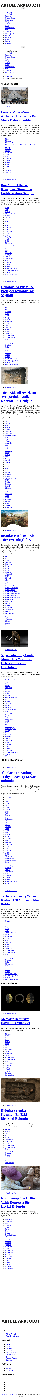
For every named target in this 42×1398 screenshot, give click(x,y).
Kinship (8, 486)
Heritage (8, 255)
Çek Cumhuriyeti (11, 925)
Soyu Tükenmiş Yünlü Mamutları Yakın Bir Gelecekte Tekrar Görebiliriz (17, 661)
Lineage (8, 488)
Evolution (8, 603)
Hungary (8, 476)
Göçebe (7, 462)
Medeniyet (8, 243)
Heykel (7, 1223)
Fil (6, 690)
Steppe (7, 503)
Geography (9, 609)
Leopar (7, 1229)
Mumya (7, 217)
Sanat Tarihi (9, 237)
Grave (7, 496)
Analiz (7, 229)
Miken (7, 1046)
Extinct (7, 699)
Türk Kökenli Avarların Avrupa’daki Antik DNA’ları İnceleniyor (18, 397)
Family (7, 482)
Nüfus (7, 560)
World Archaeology (12, 274)
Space (7, 617)
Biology (8, 621)
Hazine (7, 815)
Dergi (7, 26)
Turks (7, 466)
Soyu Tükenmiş (10, 682)
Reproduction (9, 613)
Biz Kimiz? (10, 1370)
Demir (7, 1038)
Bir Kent (8, 37)
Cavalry (8, 827)
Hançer (7, 811)
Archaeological (10, 247)
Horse (7, 840)
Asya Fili (8, 692)
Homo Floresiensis (11, 595)
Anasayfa (8, 12)
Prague (7, 935)
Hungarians (9, 474)
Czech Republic (10, 933)
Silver (7, 929)
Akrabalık (8, 443)
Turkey (7, 1239)
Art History (9, 253)
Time (7, 615)
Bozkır (7, 460)
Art (6, 251)
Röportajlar (9, 20)
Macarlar (8, 431)
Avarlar (7, 427)
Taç (6, 168)
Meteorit (8, 1034)
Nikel (7, 1040)
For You (8, 1073)
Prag (6, 927)
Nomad (7, 505)
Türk (7, 421)
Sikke (7, 923)
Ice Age (7, 705)
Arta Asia (8, 494)
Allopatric (8, 619)
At (6, 817)
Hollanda (8, 312)
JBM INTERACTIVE (9, 1394)
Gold (7, 316)
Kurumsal (8, 39)
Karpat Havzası (10, 435)
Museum (8, 141)
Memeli (7, 686)
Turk (6, 464)
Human (7, 605)
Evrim (7, 556)
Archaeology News (11, 270)
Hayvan (8, 684)
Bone (7, 498)
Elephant (8, 707)
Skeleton (8, 500)
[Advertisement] (21, 1292)
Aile (6, 221)
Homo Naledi (9, 599)
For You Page (9, 1075)
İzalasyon (8, 564)
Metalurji (8, 1051)
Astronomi (8, 1049)
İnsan (7, 558)
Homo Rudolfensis (11, 588)
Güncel (7, 160)
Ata (6, 225)
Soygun (7, 147)
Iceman (7, 212)
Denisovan (8, 601)
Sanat (7, 235)
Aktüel (7, 24)
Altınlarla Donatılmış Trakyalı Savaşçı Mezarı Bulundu (19, 777)
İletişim (7, 41)
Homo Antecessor (11, 592)
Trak (6, 799)
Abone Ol (8, 43)
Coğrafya (8, 562)
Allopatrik (8, 574)
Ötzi (6, 210)
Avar (7, 425)
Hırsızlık (8, 149)
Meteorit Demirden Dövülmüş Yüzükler (15, 1021)
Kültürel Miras (10, 28)
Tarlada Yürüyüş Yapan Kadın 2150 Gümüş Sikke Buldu (20, 900)
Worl (7, 756)
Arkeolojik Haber (11, 268)
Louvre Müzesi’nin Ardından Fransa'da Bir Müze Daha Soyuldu (19, 116)
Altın (7, 164)
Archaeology (9, 245)
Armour (8, 836)
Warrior (7, 502)
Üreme (7, 566)
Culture (7, 257)
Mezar (7, 453)
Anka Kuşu (9, 1131)
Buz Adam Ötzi (10, 214)
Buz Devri (8, 688)
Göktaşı (7, 1036)
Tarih (7, 155)
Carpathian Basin (11, 478)
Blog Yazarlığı (10, 22)
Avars (7, 470)
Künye (8, 1368)
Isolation (8, 611)
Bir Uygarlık (9, 34)
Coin (7, 931)
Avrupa (7, 429)
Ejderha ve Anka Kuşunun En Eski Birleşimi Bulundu (14, 1114)
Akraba (7, 441)
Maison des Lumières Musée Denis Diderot (20, 145)
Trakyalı (8, 797)
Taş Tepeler (9, 1221)
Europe (7, 472)
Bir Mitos (8, 35)
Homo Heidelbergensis (13, 594)
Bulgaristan (9, 819)
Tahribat (8, 32)
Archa (7, 883)
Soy (6, 78)
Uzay (7, 570)
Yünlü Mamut (10, 680)
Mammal (8, 703)
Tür (6, 580)
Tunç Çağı (8, 219)
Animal (7, 701)
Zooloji (7, 695)
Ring (7, 833)
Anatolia (8, 1243)
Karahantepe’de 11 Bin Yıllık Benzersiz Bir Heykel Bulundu (18, 1202)
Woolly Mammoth (11, 697)
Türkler (7, 423)
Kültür (7, 241)
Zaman (7, 568)
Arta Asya (8, 451)
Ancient (8, 272)
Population (8, 607)
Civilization (9, 258)
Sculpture (8, 1225)
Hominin (8, 572)
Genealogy (9, 490)
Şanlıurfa (8, 1245)
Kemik (7, 455)
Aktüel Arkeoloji (11, 107)
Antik (7, 239)
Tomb (7, 829)
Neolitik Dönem (10, 1235)
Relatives (8, 484)
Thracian (8, 821)
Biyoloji (8, 578)
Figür (7, 1137)
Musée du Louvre (11, 143)
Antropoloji (9, 449)
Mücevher (8, 170)
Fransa (7, 151)
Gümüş (7, 166)
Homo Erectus (10, 590)
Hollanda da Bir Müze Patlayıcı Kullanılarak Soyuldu (17, 291)
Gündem (8, 158)
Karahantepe (9, 1219)
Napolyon (8, 172)
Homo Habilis (10, 586)
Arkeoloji (8, 14)
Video (7, 30)
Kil (6, 1135)
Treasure (8, 838)
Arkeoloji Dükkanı (12, 1336)
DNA (7, 208)
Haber (7, 156)
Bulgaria (8, 842)
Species (7, 623)
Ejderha (7, 1129)
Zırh (6, 813)
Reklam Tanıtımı (11, 1358)
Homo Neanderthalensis (13, 597)
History (7, 249)
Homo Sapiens (10, 584)
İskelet (7, 457)
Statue (7, 1227)
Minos (7, 1044)
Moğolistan (9, 1139)
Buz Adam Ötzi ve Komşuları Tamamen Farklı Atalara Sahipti (17, 189)
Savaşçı (7, 459)
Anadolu (8, 227)
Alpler (7, 216)
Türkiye (8, 1237)
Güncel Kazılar (10, 18)
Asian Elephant (10, 709)
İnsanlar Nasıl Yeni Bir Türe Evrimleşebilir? (17, 538)
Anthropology (10, 492)
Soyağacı (8, 447)
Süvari (7, 803)
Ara (23, 8)
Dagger (7, 834)
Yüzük (7, 809)
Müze (7, 139)
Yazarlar (8, 16)
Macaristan (9, 433)
